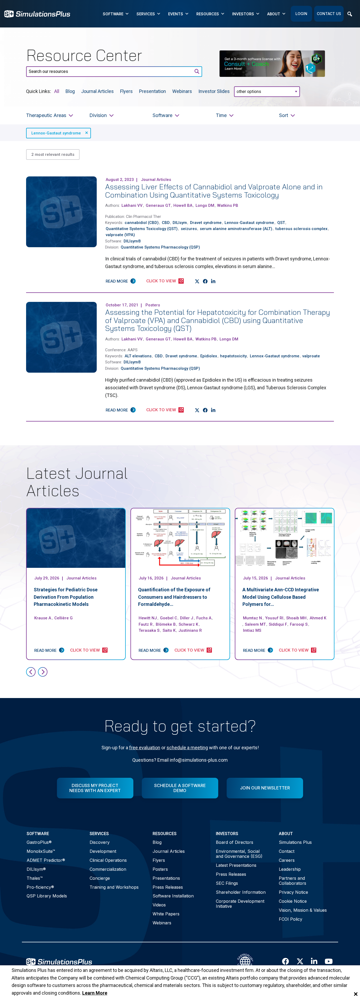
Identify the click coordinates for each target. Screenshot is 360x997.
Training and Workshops (114, 887)
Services (146, 14)
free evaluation (144, 747)
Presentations (166, 878)
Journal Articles (97, 91)
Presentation (152, 91)
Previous (31, 672)
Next (42, 672)
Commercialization (108, 869)
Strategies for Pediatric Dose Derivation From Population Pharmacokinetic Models (66, 597)
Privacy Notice (293, 892)
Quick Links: (38, 91)
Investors (243, 14)
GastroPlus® (39, 842)
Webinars (182, 91)
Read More (117, 281)
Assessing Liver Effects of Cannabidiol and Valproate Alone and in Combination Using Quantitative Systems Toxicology (214, 190)
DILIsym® (36, 869)
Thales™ (35, 878)
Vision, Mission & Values (303, 910)
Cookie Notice (293, 901)
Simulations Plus (295, 842)
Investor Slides (214, 91)
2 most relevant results (52, 154)
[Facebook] (205, 281)
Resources (207, 14)
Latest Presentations (236, 865)
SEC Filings (227, 883)
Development (103, 851)
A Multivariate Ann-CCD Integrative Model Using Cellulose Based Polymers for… (280, 597)
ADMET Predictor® (46, 860)
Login (301, 13)
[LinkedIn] (213, 281)
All (56, 91)
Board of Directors (234, 842)
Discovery (100, 842)
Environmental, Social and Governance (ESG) (239, 854)
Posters (160, 869)
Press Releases (168, 887)
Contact (286, 851)
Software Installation (173, 895)
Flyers (126, 91)
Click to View (161, 280)
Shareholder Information (241, 892)
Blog (70, 91)
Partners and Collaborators (292, 881)
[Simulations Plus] (37, 13)
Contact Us (329, 13)
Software (113, 14)
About (273, 14)
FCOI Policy (290, 919)
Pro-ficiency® (40, 887)
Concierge (100, 878)
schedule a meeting (187, 747)
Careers (287, 860)
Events (175, 14)
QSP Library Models (47, 895)
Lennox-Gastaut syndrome (56, 133)
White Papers (166, 913)
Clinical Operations (108, 860)
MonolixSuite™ (41, 851)
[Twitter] (197, 281)
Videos (159, 904)
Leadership (290, 869)
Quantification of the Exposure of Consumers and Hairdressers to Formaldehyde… (174, 597)
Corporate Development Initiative (240, 903)
